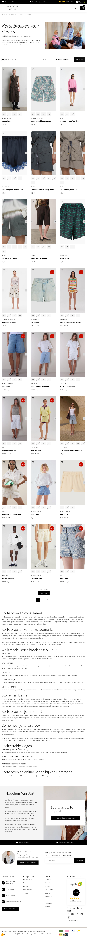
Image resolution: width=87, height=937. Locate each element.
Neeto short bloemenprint (41, 121)
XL (83, 178)
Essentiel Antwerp (56, 636)
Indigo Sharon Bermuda (40, 386)
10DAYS (33, 633)
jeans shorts (76, 622)
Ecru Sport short (37, 578)
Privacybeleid (22, 934)
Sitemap (47, 893)
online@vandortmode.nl (13, 902)
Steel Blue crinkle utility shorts (43, 190)
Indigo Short (6, 386)
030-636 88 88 (10, 889)
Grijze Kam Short (8, 578)
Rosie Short (35, 322)
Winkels (25, 893)
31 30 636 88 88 (10, 895)
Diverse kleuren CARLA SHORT (71, 322)
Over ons (48, 879)
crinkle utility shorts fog (69, 190)
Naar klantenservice (10, 908)
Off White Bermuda (9, 322)
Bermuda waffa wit (9, 450)
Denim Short (64, 578)
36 (38, 114)
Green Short (64, 258)
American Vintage (35, 642)
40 (49, 114)
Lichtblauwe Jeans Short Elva (71, 450)
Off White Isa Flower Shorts (12, 514)
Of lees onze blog (72, 920)
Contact (47, 883)
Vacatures (48, 900)
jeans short (76, 715)
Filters (78, 60)
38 (43, 114)
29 (78, 443)
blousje (34, 729)
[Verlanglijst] (76, 8)
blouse (11, 734)
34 (33, 114)
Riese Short (6, 121)
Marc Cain (31, 638)
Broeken (22, 14)
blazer (71, 729)
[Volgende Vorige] (47, 600)
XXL (33, 183)
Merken (25, 886)
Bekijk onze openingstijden (28, 862)
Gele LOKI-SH (36, 450)
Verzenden (48, 896)
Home (3, 14)
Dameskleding (12, 14)
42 (20, 379)
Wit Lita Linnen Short (68, 386)
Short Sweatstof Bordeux (69, 121)
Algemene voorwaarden (10, 934)
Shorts (29, 14)
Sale (24, 883)
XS (3, 114)
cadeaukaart (49, 903)
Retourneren (48, 886)
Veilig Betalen (49, 890)
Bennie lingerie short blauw (12, 190)
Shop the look (27, 890)
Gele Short (64, 514)
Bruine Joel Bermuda (39, 258)
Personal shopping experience (65, 818)
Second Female (43, 644)
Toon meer (43, 593)
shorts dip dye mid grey (10, 258)
